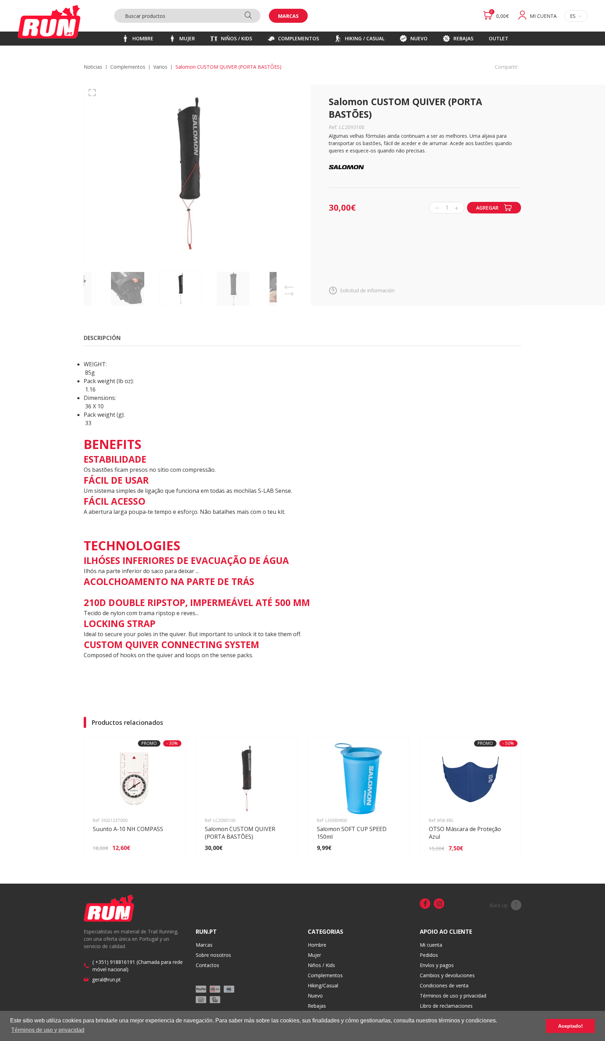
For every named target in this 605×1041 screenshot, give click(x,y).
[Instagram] (439, 903)
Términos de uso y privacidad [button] (47, 1030)
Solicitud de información (367, 290)
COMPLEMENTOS (127, 66)
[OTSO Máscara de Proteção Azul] (505, 848)
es (573, 16)
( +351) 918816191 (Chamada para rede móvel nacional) (137, 966)
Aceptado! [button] (570, 1026)
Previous (289, 285)
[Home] (49, 22)
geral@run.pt (106, 979)
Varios (160, 66)
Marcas (288, 16)
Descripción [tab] (102, 338)
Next (289, 291)
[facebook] (425, 903)
